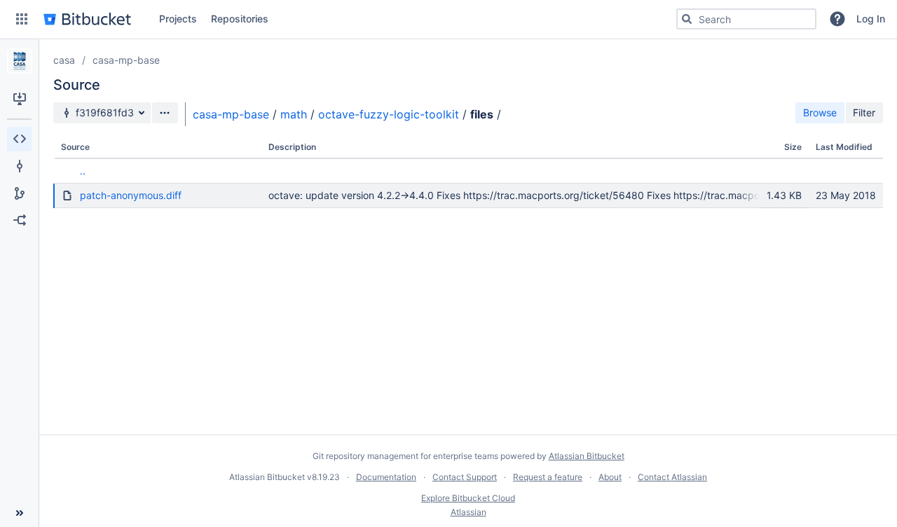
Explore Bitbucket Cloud (468, 498)
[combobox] (746, 18)
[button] (21, 19)
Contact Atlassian (672, 477)
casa (64, 60)
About (610, 477)
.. (82, 171)
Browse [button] (820, 112)
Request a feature (547, 477)
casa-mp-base (126, 60)
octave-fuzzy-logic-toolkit (388, 114)
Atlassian (468, 512)
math (293, 114)
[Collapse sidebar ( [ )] (19, 512)
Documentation (386, 477)
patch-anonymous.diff (131, 195)
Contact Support (464, 477)
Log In (870, 19)
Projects (178, 19)
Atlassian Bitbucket (586, 456)
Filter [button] (864, 112)
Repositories (239, 19)
